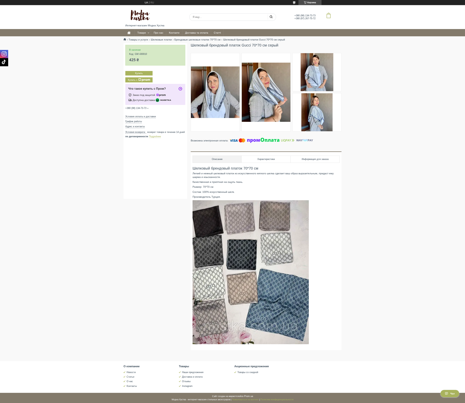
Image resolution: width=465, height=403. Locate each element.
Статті (217, 32)
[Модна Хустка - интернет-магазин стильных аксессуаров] (139, 14)
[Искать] (271, 17)
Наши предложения (192, 372)
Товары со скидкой (247, 372)
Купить (139, 73)
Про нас (158, 32)
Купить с (133, 80)
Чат (452, 393)
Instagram (187, 386)
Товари (141, 32)
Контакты (132, 386)
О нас (130, 381)
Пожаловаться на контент (245, 399)
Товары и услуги (138, 39)
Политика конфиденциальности (277, 399)
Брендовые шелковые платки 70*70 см (197, 39)
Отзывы (186, 381)
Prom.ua (248, 396)
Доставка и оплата (192, 376)
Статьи (130, 376)
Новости (131, 372)
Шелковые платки (161, 39)
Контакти (174, 32)
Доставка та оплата (196, 32)
